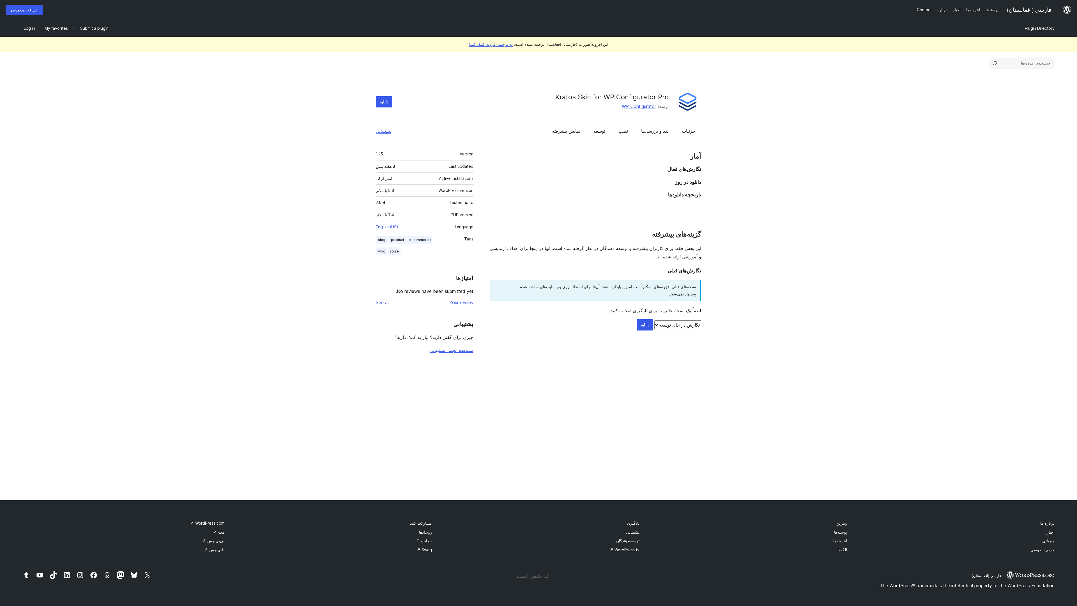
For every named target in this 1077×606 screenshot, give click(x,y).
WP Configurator (639, 106)
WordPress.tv (624, 549)
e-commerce (420, 240)
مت (218, 532)
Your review (461, 302)
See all (382, 302)
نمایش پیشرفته (566, 131)
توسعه (599, 131)
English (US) (387, 226)
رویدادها (425, 532)
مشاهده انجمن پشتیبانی (451, 350)
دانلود (383, 101)
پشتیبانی (383, 131)
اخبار (1051, 532)
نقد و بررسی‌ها (655, 131)
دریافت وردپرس (24, 9)
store (394, 251)
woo (381, 251)
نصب (623, 131)
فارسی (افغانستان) (986, 575)
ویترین (841, 523)
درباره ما (1047, 523)
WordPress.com (207, 523)
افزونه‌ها (840, 540)
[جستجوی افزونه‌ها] (995, 63)
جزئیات (688, 131)
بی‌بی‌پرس (213, 540)
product (397, 240)
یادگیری (633, 523)
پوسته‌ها (840, 532)
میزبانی (1048, 540)
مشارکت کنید (421, 523)
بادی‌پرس (214, 549)
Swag (424, 549)
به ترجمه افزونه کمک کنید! (491, 44)
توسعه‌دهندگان (627, 540)
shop (382, 240)
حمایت (424, 540)
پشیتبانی (632, 532)
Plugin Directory (1040, 28)
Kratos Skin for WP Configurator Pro (612, 97)
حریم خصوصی (1042, 549)
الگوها (842, 549)
